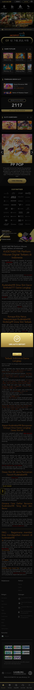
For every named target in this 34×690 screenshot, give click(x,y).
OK (17, 354)
